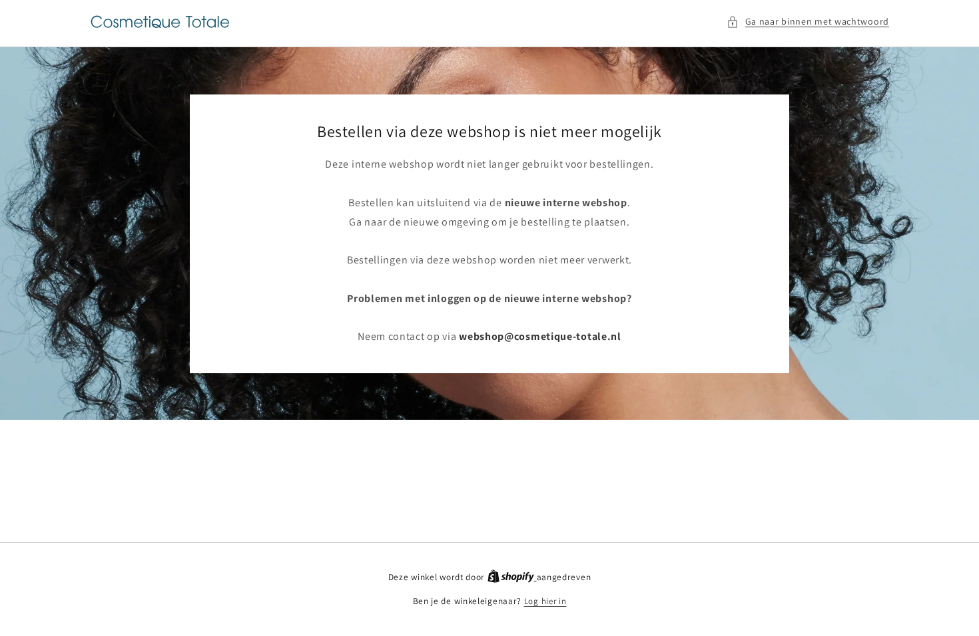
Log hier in (545, 601)
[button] (808, 21)
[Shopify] (512, 577)
